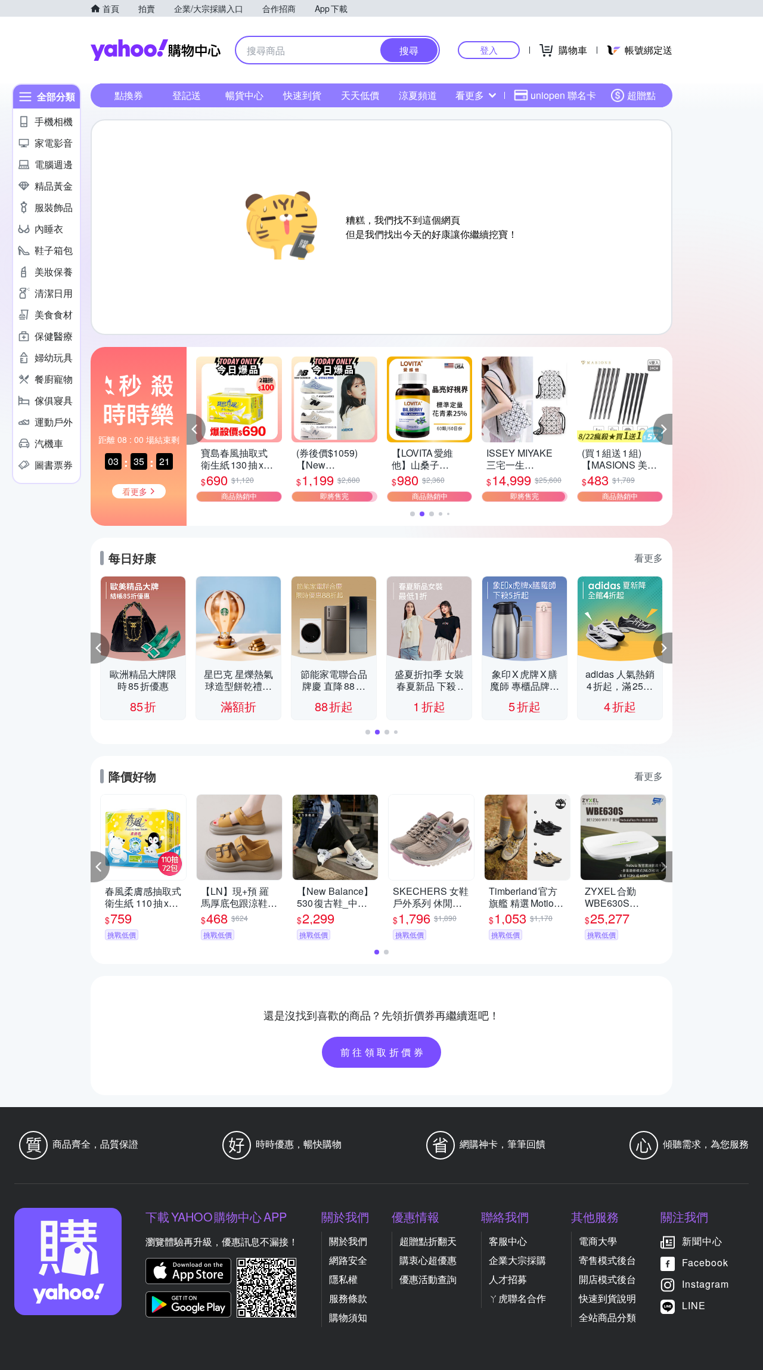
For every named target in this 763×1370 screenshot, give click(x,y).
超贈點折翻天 (428, 1241)
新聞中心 (702, 1241)
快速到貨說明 (607, 1298)
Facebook (705, 1262)
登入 (489, 50)
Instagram (705, 1284)
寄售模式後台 (607, 1260)
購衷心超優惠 (428, 1260)
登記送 (186, 95)
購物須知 (348, 1317)
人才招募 (508, 1279)
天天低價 (360, 95)
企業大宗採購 (517, 1260)
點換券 (128, 95)
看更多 (469, 95)
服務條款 (348, 1298)
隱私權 (343, 1279)
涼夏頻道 (418, 95)
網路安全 (348, 1260)
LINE (694, 1305)
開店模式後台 (607, 1279)
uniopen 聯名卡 (563, 95)
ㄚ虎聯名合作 (517, 1298)
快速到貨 (302, 95)
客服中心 (508, 1241)
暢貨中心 (244, 95)
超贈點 (641, 95)
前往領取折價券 (383, 1052)
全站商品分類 (607, 1317)
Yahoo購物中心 (156, 50)
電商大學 (598, 1241)
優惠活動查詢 (428, 1279)
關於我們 (348, 1241)
